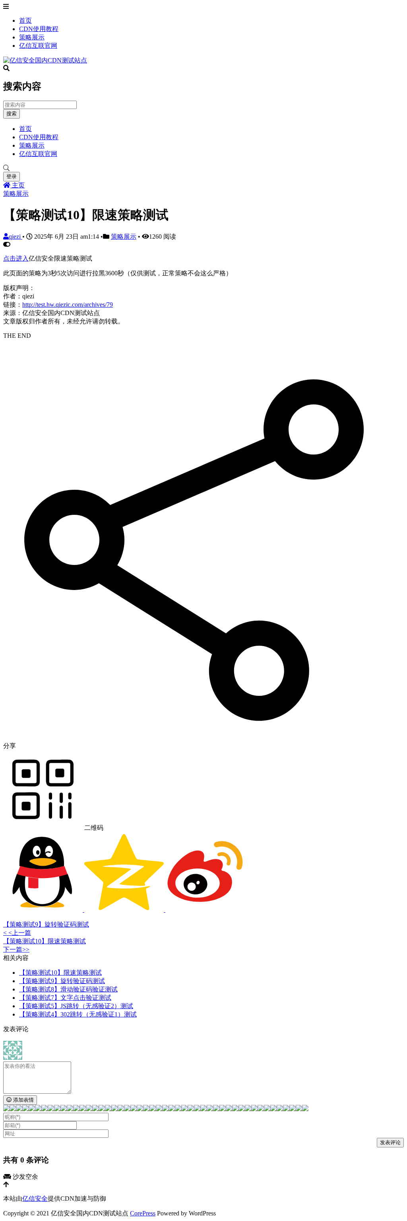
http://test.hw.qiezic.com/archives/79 (67, 304)
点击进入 (16, 258)
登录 (11, 176)
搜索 (11, 114)
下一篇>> (16, 949)
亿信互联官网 (38, 45)
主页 (17, 185)
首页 (25, 20)
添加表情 (23, 1100)
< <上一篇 (17, 932)
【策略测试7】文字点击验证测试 (65, 997)
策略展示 (32, 37)
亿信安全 (35, 1198)
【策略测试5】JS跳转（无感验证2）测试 (76, 1006)
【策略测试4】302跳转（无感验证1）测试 (78, 1014)
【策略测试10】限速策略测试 (44, 941)
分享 (9, 745)
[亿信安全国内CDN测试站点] (45, 60)
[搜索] (203, 168)
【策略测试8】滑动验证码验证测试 (68, 989)
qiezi (15, 236)
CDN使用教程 (38, 28)
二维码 (93, 827)
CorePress (142, 1213)
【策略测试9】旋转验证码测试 (46, 924)
